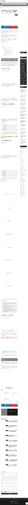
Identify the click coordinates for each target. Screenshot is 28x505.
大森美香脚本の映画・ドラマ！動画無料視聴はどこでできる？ (23, 125)
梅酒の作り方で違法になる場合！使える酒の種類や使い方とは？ (13, 456)
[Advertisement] (23, 30)
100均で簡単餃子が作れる (7, 52)
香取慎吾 (22, 195)
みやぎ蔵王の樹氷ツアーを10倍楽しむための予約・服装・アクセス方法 (23, 108)
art (21, 148)
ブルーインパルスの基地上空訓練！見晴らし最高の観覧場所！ (23, 111)
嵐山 (21, 175)
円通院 (21, 172)
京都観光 (22, 67)
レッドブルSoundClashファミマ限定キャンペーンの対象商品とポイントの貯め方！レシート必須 (23, 99)
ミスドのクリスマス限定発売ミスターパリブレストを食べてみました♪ (13, 465)
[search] (26, 4)
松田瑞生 (24, 181)
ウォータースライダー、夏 (23, 153)
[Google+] (8, 26)
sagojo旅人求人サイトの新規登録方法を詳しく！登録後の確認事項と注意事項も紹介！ (23, 121)
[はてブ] (10, 26)
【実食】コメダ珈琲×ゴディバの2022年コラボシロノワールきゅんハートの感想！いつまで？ (23, 104)
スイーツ (22, 158)
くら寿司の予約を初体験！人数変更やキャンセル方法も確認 (13, 441)
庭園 (23, 175)
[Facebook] (2, 26)
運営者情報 (12, 501)
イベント (22, 78)
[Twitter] (5, 26)
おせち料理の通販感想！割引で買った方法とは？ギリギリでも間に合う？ (13, 426)
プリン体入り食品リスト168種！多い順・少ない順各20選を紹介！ (13, 421)
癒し (21, 187)
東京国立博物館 (22, 178)
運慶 (21, 192)
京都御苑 (22, 170)
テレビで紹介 (22, 161)
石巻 (23, 187)
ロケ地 (21, 167)
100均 (12, 13)
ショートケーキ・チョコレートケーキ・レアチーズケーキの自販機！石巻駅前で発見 (23, 95)
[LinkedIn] (5, 27)
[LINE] (16, 26)
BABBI (23, 148)
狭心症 (24, 184)
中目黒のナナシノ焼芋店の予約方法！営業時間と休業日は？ (13, 431)
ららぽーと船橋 (22, 151)
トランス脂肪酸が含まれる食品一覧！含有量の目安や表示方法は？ (13, 461)
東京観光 (22, 63)
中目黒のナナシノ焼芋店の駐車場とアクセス (23, 139)
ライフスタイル (23, 80)
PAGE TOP (26, 489)
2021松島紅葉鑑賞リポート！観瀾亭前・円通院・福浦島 (23, 142)
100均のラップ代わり (7, 49)
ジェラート (22, 155)
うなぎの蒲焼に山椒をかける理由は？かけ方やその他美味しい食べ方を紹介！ (13, 446)
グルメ (4, 6)
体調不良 (25, 170)
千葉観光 (22, 65)
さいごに (4, 55)
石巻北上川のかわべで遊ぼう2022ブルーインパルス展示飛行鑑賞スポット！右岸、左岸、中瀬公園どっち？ (23, 91)
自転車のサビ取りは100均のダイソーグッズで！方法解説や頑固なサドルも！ (6, 399)
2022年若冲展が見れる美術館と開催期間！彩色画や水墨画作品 (23, 115)
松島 (21, 181)
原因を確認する (9, 388)
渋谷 (21, 184)
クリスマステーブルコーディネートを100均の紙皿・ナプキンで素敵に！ (15, 393)
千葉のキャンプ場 (23, 61)
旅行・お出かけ (23, 74)
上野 (24, 167)
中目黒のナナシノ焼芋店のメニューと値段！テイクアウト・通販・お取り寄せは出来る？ (23, 132)
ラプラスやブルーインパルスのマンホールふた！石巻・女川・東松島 (23, 129)
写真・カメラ (23, 76)
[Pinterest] (13, 27)
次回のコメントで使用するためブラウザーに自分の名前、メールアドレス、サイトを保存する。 (9, 491)
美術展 (21, 190)
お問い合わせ (15, 501)
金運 (23, 192)
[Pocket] (13, 26)
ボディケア (22, 164)
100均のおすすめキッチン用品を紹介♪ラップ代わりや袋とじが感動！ (13, 6)
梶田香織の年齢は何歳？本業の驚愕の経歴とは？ (13, 436)
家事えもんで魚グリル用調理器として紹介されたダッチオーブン (13, 451)
